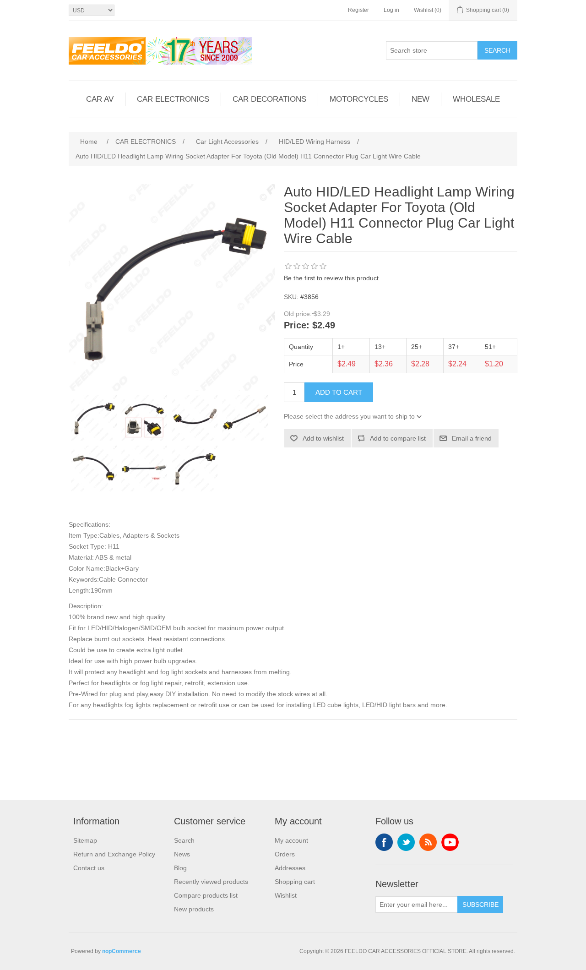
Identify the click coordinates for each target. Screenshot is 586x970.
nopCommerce (121, 951)
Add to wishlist (323, 438)
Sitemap (85, 840)
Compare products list (206, 895)
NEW (420, 99)
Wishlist (286, 895)
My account (291, 840)
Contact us (88, 868)
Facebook (384, 842)
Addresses (290, 868)
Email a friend (472, 438)
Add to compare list (398, 438)
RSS (428, 842)
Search (497, 50)
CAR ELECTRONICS (173, 99)
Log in (391, 10)
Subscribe (480, 904)
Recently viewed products (211, 881)
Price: (296, 326)
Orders (285, 854)
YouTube (450, 842)
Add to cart (338, 392)
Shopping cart (295, 881)
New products (194, 909)
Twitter (406, 842)
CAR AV (100, 99)
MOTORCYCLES (359, 99)
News (182, 854)
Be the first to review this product (331, 278)
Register (358, 10)
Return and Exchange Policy (114, 854)
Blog (180, 868)
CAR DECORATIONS (269, 99)
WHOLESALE (476, 99)
